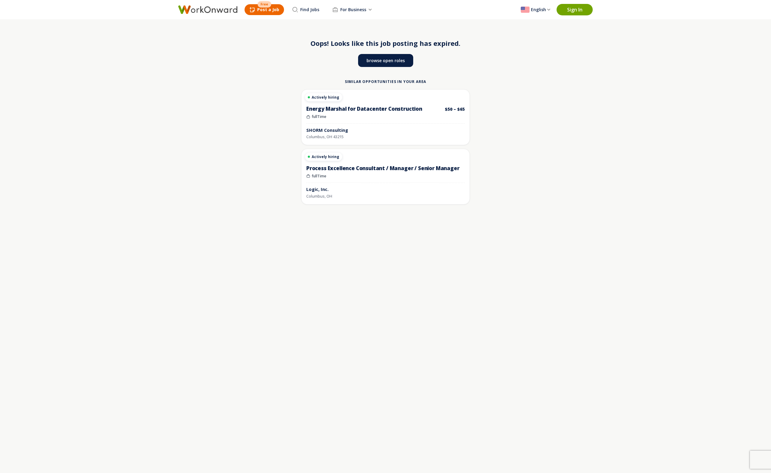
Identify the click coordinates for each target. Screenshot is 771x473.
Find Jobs (309, 9)
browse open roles (386, 60)
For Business (353, 9)
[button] (575, 9)
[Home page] (207, 9)
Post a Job (268, 9)
